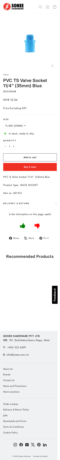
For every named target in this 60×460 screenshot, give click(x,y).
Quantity (9, 141)
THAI (6, 74)
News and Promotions (15, 386)
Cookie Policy (10, 432)
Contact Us (9, 380)
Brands (6, 374)
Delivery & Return (16, 203)
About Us (8, 369)
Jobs (5, 415)
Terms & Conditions (13, 427)
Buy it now (30, 167)
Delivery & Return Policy (16, 409)
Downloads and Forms (14, 421)
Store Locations (11, 392)
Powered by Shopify (40, 456)
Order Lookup (10, 404)
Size (6, 119)
